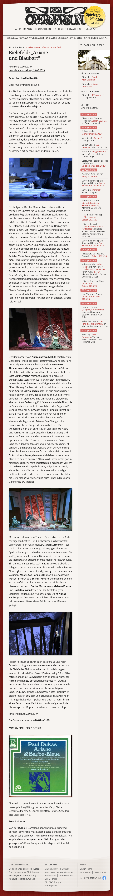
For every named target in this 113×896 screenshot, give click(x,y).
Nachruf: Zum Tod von (92, 175)
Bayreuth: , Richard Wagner (91, 191)
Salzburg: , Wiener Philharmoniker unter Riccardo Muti (92, 338)
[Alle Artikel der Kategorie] (94, 60)
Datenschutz (100, 872)
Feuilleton (51, 38)
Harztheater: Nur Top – (93, 217)
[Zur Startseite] (56, 16)
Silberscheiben (66, 875)
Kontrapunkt (65, 38)
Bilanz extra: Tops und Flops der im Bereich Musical (94, 120)
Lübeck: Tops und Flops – (93, 283)
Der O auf (90, 878)
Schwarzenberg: (92, 132)
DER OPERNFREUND (19, 864)
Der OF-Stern (51, 879)
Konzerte (64, 869)
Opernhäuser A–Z (66, 872)
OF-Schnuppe (91, 38)
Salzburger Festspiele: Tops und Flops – (95, 163)
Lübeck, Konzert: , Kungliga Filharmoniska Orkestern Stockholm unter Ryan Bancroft (93, 230)
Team (101, 38)
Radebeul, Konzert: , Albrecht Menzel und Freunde (91, 205)
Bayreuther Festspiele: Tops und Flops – (93, 183)
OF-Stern (78, 38)
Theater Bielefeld (51, 47)
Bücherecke (50, 875)
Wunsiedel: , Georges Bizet (92, 139)
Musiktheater (33, 47)
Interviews (50, 872)
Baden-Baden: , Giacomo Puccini (94, 146)
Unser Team (86, 868)
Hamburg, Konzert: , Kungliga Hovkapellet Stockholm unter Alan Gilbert (93, 312)
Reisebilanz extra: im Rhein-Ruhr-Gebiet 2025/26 (95, 324)
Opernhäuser (36, 38)
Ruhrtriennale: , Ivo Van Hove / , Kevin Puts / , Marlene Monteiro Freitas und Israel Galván (94, 270)
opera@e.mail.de (26, 878)
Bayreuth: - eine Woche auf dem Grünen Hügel (94, 154)
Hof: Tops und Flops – (92, 296)
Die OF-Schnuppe (53, 882)
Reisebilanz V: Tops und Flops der (94, 255)
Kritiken (23, 38)
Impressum (85, 872)
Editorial (12, 38)
